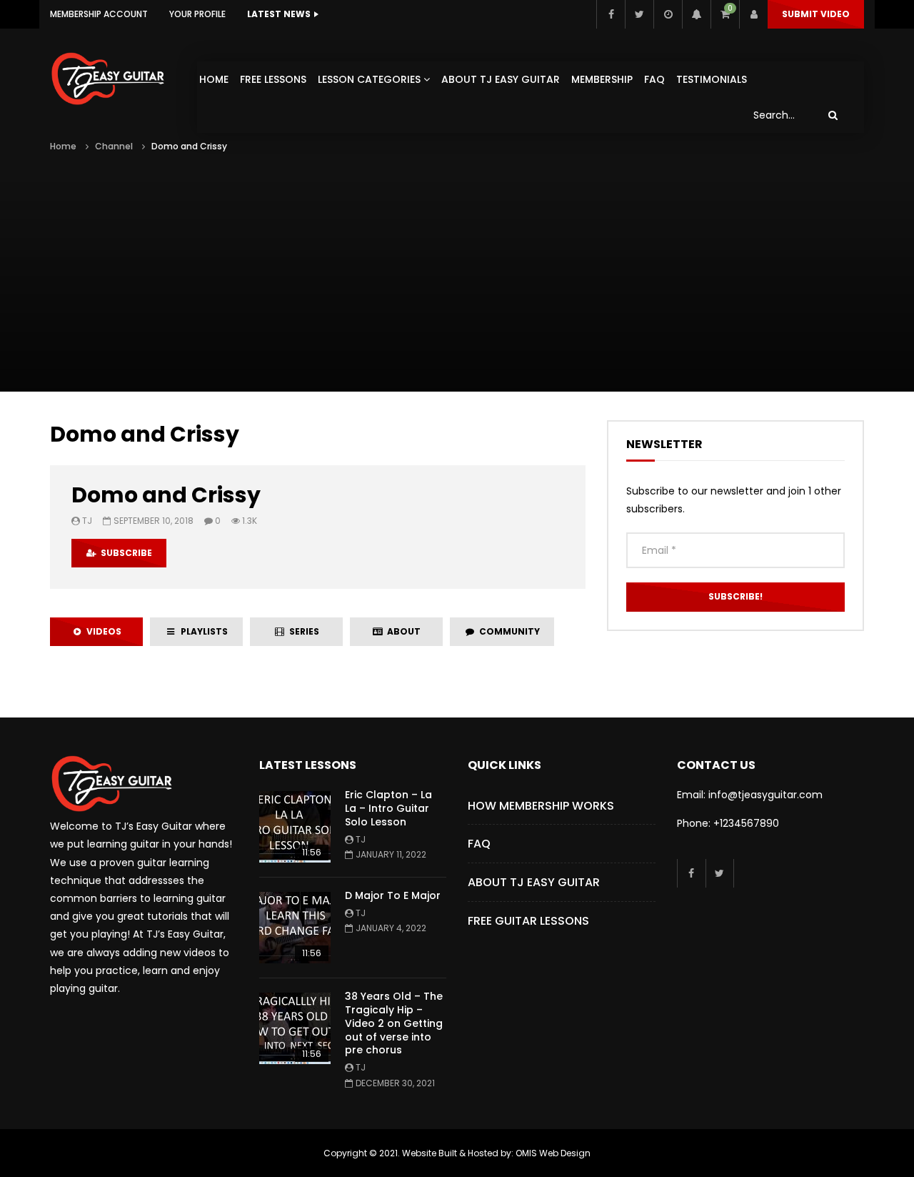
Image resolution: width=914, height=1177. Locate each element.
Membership (602, 79)
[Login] (753, 14)
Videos (101, 631)
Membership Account (99, 14)
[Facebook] (610, 14)
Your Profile (197, 14)
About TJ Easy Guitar (500, 79)
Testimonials (711, 79)
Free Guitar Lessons (528, 921)
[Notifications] (696, 14)
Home (213, 79)
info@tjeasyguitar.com (765, 795)
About (402, 631)
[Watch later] (667, 14)
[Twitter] (639, 14)
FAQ (654, 79)
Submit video (816, 14)
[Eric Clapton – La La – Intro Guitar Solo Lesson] (295, 827)
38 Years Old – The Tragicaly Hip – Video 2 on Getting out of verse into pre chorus (394, 1023)
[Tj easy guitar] (123, 78)
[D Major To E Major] (295, 927)
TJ (87, 521)
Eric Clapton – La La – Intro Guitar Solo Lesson (388, 808)
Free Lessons (273, 79)
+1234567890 (746, 823)
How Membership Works (541, 806)
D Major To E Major (393, 895)
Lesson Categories (369, 79)
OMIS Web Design (553, 1153)
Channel (114, 146)
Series (302, 631)
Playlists (202, 631)
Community (507, 631)
